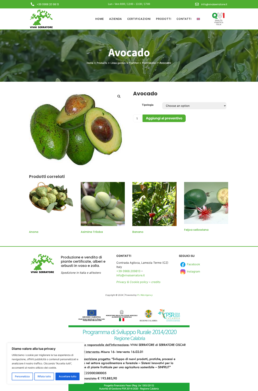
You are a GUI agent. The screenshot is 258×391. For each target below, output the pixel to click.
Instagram (193, 271)
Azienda (115, 19)
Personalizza (22, 376)
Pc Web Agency (145, 295)
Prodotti (163, 19)
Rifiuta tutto (44, 376)
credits (155, 282)
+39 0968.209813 (128, 271)
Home (99, 19)
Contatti (184, 19)
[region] (45, 363)
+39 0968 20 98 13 (48, 4)
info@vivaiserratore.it (214, 4)
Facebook (193, 264)
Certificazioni (139, 19)
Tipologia (147, 105)
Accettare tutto (67, 376)
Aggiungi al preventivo (164, 118)
